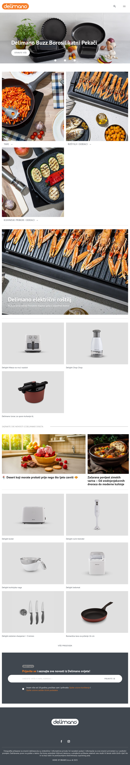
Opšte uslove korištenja (79, 687)
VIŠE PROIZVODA (65, 646)
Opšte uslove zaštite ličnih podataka (42, 690)
